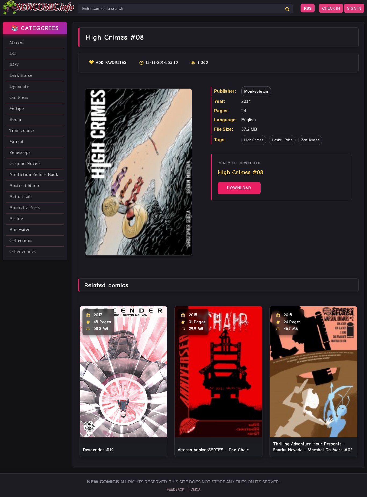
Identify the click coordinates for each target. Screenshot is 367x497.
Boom (15, 119)
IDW (14, 64)
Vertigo (16, 108)
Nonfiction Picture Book (33, 174)
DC (12, 53)
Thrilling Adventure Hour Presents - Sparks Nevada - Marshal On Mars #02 (312, 446)
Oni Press (18, 97)
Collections (20, 240)
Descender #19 (98, 449)
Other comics (22, 251)
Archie (16, 218)
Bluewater (19, 229)
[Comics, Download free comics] (39, 10)
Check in (331, 8)
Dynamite (19, 86)
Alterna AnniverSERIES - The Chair (213, 449)
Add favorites (111, 62)
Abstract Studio (25, 185)
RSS (307, 8)
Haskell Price (282, 140)
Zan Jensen (310, 140)
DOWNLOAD (239, 188)
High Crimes (253, 140)
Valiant (16, 141)
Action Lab (20, 196)
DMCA (195, 489)
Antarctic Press (24, 207)
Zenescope (20, 152)
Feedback (175, 489)
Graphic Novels (25, 163)
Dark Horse (20, 75)
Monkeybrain (256, 91)
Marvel (16, 42)
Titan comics (22, 130)
